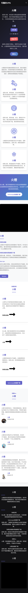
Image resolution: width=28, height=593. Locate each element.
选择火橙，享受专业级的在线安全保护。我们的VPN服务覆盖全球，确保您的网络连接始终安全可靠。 (14, 550)
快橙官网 (14, 512)
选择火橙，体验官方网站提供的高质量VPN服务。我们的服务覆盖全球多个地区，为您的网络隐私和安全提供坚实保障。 (14, 534)
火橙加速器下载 (14, 546)
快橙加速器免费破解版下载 (14, 529)
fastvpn (4, 276)
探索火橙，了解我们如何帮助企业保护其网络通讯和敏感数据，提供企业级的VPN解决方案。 (14, 524)
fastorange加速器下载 (14, 194)
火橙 (3, 342)
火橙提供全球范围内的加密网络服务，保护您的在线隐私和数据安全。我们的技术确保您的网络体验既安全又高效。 (14, 499)
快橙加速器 (5, 315)
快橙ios (14, 54)
